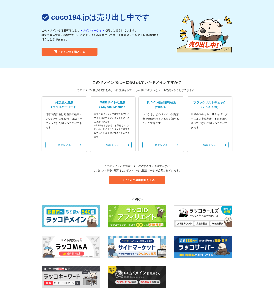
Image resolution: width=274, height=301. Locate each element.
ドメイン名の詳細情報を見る (137, 180)
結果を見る (64, 144)
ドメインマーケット (92, 30)
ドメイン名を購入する (71, 51)
